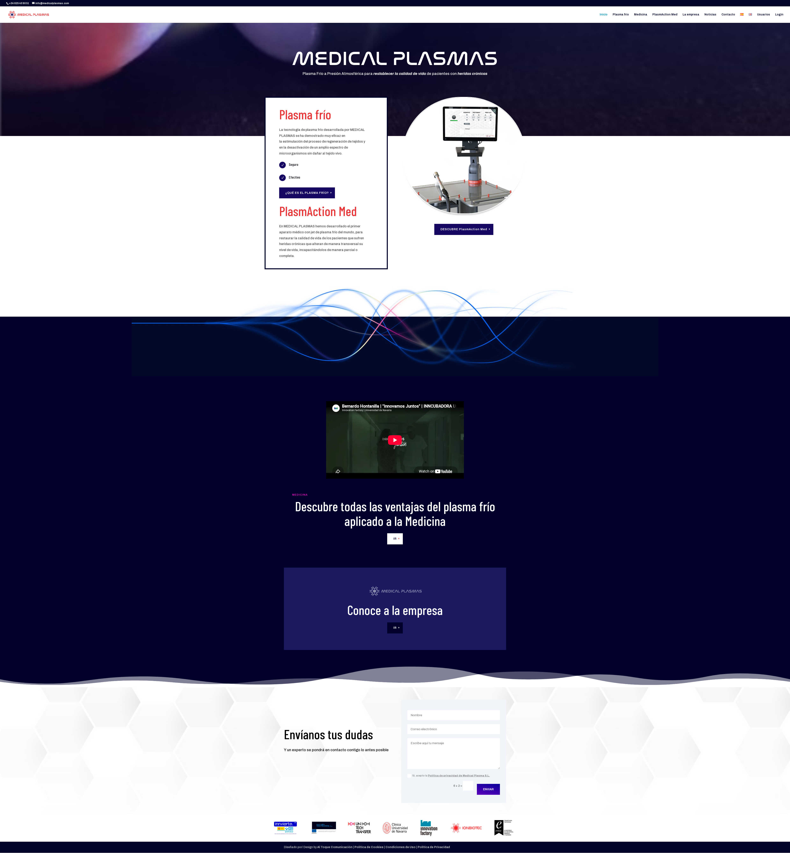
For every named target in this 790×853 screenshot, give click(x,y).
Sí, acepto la (451, 775)
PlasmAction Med (664, 14)
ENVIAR (488, 789)
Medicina (640, 14)
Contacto (728, 14)
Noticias (710, 14)
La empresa (691, 14)
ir (395, 538)
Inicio (604, 14)
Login (779, 14)
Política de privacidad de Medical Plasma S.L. (459, 775)
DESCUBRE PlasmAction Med (463, 229)
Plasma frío (621, 14)
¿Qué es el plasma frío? (307, 192)
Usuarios (763, 14)
